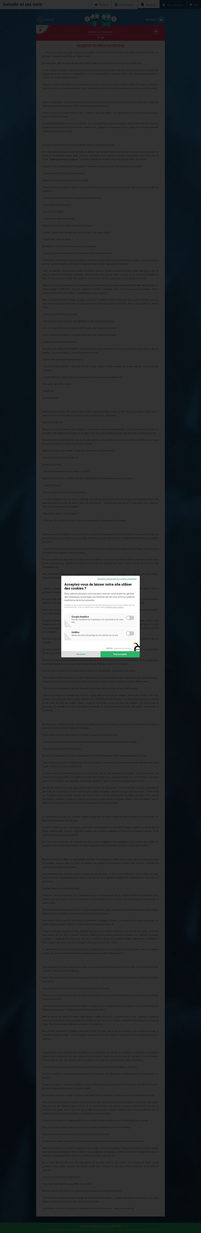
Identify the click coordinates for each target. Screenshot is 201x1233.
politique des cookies (114, 607)
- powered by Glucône (118, 648)
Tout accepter (120, 654)
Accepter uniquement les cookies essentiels (117, 579)
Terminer (81, 654)
